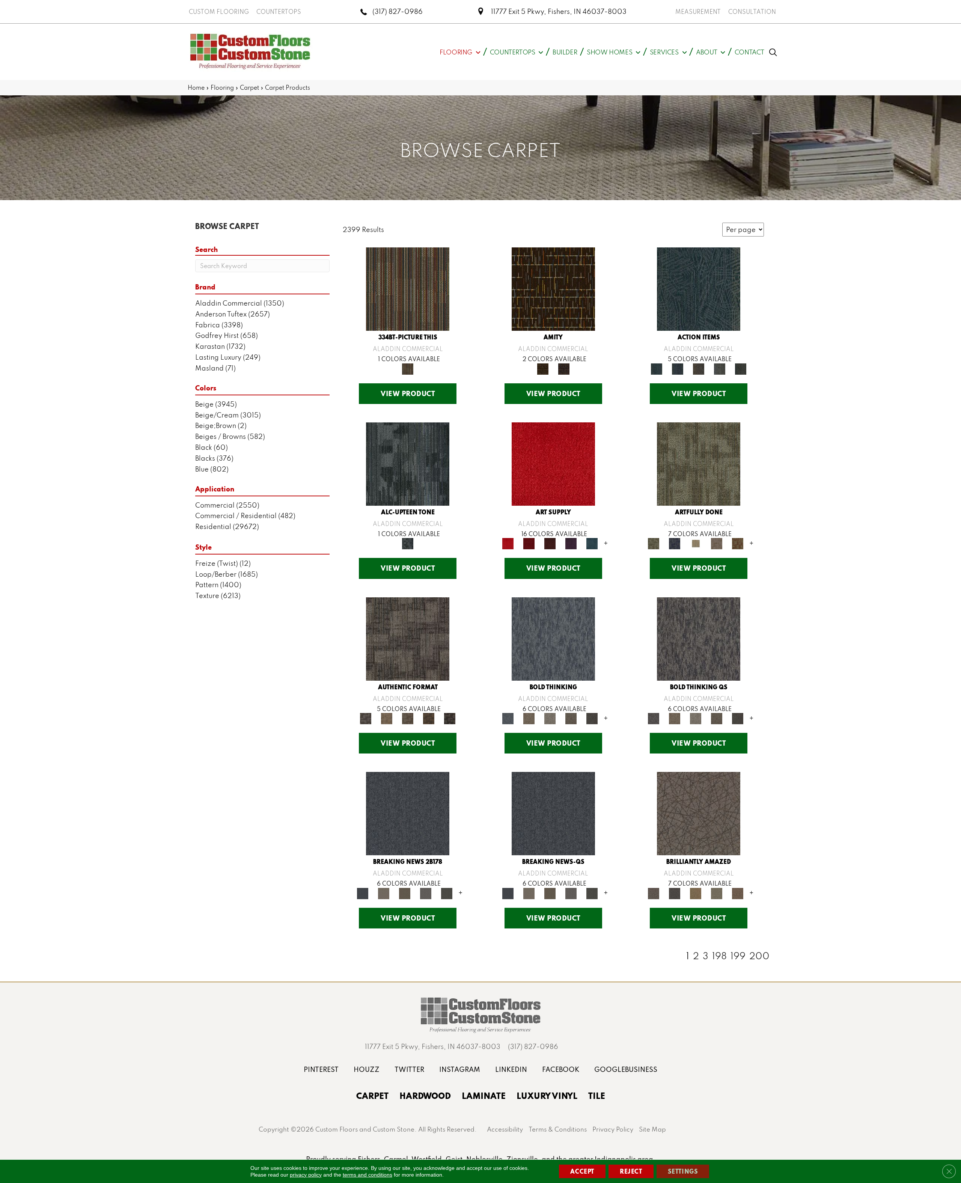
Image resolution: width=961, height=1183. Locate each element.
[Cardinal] (553, 463)
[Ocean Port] (677, 368)
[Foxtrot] (407, 463)
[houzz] (367, 1069)
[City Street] (740, 368)
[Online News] (407, 813)
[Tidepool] (698, 288)
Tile (596, 1095)
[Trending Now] (383, 892)
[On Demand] (446, 892)
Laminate (484, 1095)
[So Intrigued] (698, 813)
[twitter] (409, 1069)
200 (759, 956)
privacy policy (306, 1175)
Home (196, 87)
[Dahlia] (529, 543)
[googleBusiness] (625, 1069)
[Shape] (553, 638)
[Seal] (592, 717)
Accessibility (505, 1129)
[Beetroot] (550, 543)
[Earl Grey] (719, 368)
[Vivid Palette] (737, 543)
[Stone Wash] (592, 543)
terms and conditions (367, 1175)
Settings (683, 1171)
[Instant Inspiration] (737, 892)
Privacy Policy (612, 1129)
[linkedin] (511, 1069)
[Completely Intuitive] (695, 892)
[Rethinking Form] (428, 717)
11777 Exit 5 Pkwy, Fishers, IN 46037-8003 (559, 11)
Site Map (652, 1129)
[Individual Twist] (407, 717)
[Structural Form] (449, 717)
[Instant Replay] (425, 892)
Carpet (249, 87)
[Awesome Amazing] (716, 543)
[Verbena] (571, 543)
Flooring (222, 87)
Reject (631, 1171)
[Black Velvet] (563, 368)
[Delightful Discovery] (698, 463)
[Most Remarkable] (674, 543)
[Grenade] (529, 717)
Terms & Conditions (558, 1129)
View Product (408, 393)
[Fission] (571, 717)
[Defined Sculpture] (386, 717)
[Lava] (550, 717)
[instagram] (459, 1069)
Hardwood (425, 1095)
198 (719, 956)
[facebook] (560, 1069)
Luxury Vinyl (547, 1095)
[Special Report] (404, 892)
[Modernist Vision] (695, 543)
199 (738, 956)
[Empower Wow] (716, 892)
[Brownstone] (698, 368)
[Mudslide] (407, 288)
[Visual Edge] (407, 638)
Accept (582, 1171)
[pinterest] (321, 1069)
